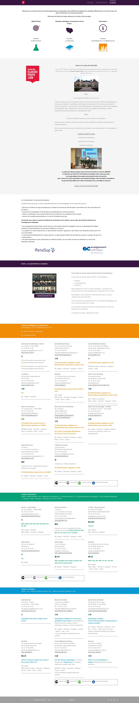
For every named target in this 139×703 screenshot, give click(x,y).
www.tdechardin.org (61, 456)
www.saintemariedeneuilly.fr (97, 611)
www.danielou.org (94, 355)
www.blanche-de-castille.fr (63, 611)
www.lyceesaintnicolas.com (30, 551)
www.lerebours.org (27, 385)
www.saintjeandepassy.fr (29, 415)
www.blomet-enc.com (28, 611)
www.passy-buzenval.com (96, 518)
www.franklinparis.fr (95, 415)
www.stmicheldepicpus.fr (63, 355)
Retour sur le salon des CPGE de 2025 (86, 186)
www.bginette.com (27, 458)
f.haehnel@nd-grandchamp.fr (64, 415)
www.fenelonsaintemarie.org (30, 516)
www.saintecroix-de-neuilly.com (98, 385)
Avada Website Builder (40, 699)
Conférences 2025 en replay (86, 134)
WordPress (72, 699)
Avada (49, 699)
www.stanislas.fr (60, 385)
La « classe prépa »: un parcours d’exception (35, 200)
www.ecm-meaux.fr (94, 652)
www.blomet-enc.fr (27, 352)
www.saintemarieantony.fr (63, 553)
